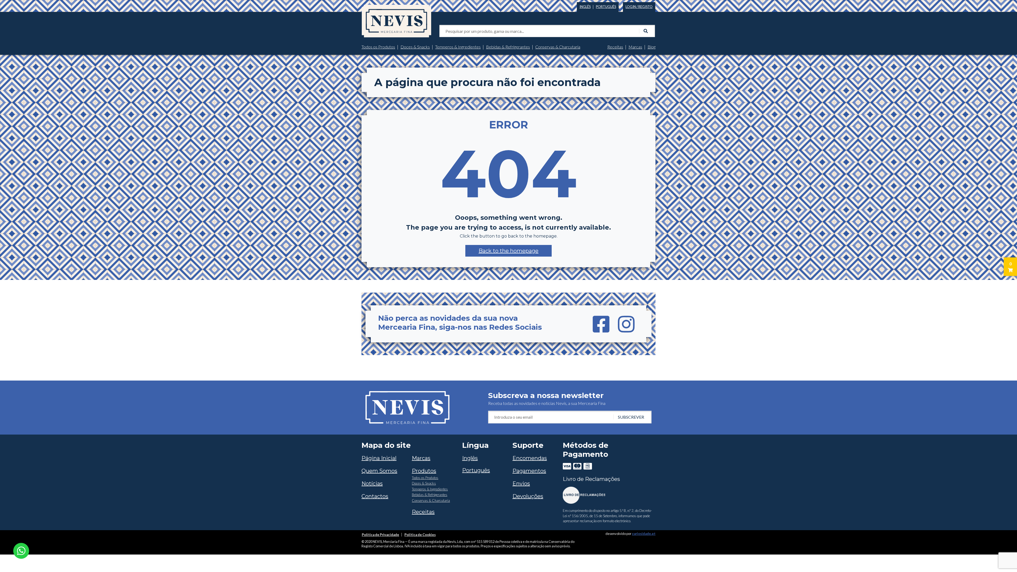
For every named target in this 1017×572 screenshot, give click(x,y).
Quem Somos (379, 471)
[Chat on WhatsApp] (21, 550)
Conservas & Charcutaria (557, 46)
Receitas (615, 46)
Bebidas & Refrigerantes (508, 46)
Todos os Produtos (378, 46)
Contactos (375, 496)
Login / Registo (639, 7)
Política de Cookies (420, 535)
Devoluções (527, 496)
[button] (508, 251)
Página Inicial (379, 458)
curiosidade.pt (643, 533)
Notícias (372, 483)
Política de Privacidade (380, 535)
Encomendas (529, 458)
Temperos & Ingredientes (458, 46)
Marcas (635, 46)
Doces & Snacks (415, 46)
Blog (651, 46)
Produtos (424, 471)
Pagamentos (529, 471)
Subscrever (631, 416)
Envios (521, 483)
